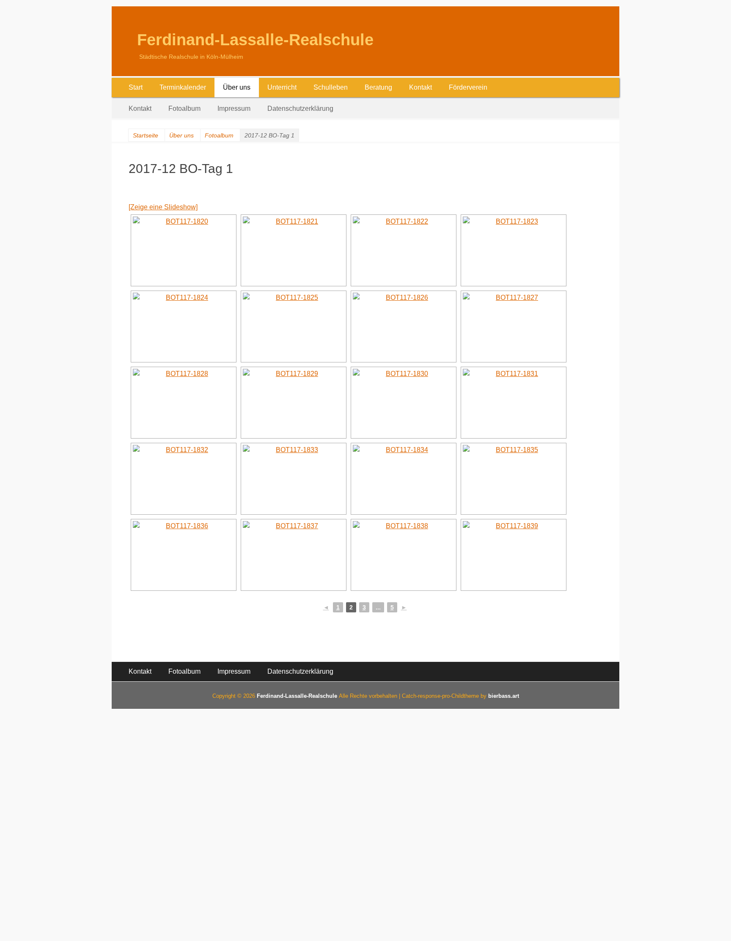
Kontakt (420, 87)
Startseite (145, 135)
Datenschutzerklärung (300, 108)
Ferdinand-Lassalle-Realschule (255, 40)
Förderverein (468, 87)
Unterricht (282, 87)
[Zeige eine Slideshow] (163, 207)
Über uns (236, 87)
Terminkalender (182, 87)
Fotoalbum (184, 108)
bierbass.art (503, 696)
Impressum (233, 108)
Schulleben (330, 87)
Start (136, 87)
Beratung (378, 87)
